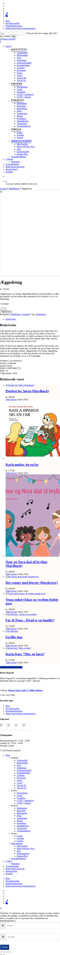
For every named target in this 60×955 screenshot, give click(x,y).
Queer (19, 780)
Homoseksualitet (24, 770)
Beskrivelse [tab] (11, 319)
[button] (0, 908)
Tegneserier (22, 828)
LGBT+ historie (24, 803)
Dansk (19, 836)
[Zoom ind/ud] (1, 951)
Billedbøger (14, 188)
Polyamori (21, 778)
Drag (19, 765)
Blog (8, 706)
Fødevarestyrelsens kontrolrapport (20, 713)
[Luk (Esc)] (9, 951)
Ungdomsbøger (23, 831)
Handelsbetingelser (14, 711)
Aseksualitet (22, 760)
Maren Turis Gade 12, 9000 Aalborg (25, 690)
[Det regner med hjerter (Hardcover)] (22, 576)
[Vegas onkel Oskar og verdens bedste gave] (25, 593)
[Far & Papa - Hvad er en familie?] (21, 614)
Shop (8, 755)
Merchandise (16, 843)
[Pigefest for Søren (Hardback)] (20, 385)
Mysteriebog (22, 793)
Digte (19, 816)
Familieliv (26, 314)
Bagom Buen (11, 871)
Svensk (20, 841)
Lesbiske (21, 775)
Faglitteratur (22, 818)
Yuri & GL (21, 788)
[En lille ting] (12, 631)
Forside (3, 188)
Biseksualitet (22, 763)
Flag (19, 851)
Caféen (9, 861)
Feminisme (21, 768)
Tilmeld (5, 947)
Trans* (20, 783)
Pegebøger (21, 823)
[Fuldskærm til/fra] (4, 951)
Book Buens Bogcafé (15, 868)
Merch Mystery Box (26, 848)
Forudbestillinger (18, 858)
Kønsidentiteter (23, 773)
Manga (20, 821)
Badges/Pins (22, 856)
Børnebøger (22, 813)
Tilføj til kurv (6, 312)
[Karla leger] (18, 648)
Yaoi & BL (22, 785)
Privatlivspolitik (12, 708)
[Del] (7, 951)
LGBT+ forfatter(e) (25, 800)
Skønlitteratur (23, 826)
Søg (13, 36)
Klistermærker (23, 853)
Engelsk (20, 838)
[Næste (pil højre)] (4, 954)
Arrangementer (12, 866)
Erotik (19, 795)
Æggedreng (41, 314)
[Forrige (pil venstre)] (1, 954)
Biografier (21, 810)
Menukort (15, 863)
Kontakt (9, 874)
